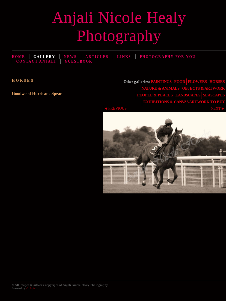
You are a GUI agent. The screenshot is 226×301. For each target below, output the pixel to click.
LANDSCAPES (187, 95)
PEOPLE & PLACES (155, 95)
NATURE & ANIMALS (161, 88)
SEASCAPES (214, 95)
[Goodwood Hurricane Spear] (164, 152)
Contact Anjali (36, 61)
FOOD (179, 82)
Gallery (44, 56)
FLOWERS (197, 82)
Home (18, 56)
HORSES (217, 82)
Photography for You (168, 56)
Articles (97, 56)
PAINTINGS (161, 82)
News (70, 56)
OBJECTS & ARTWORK (203, 88)
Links (124, 56)
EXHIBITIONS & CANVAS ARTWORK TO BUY (184, 102)
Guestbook (78, 61)
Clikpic (30, 288)
